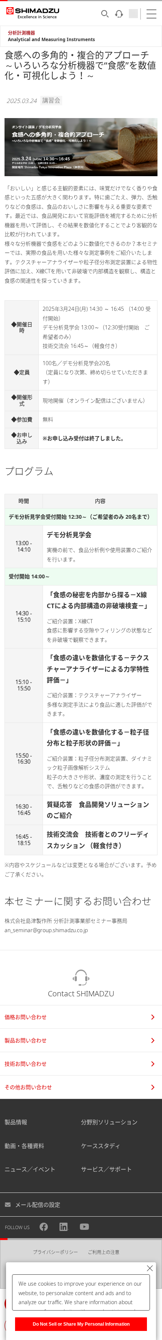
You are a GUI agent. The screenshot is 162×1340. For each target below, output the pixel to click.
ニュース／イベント (30, 1169)
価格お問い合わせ (26, 1016)
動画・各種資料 (24, 1145)
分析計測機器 (21, 33)
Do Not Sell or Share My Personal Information (81, 1324)
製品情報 (16, 1122)
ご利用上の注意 (103, 1252)
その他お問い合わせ (28, 1087)
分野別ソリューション (109, 1122)
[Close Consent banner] (150, 1268)
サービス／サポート (106, 1169)
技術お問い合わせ (26, 1063)
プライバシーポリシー (55, 1252)
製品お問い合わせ (26, 1040)
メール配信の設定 (37, 1204)
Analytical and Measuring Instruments (51, 39)
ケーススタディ (101, 1145)
